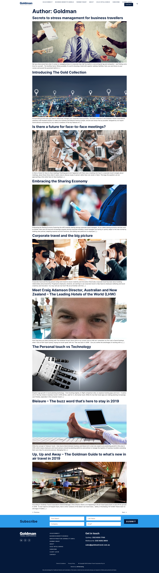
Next (124, 512)
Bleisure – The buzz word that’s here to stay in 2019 (75, 401)
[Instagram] (25, 540)
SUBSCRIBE (116, 2)
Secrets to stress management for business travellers (77, 18)
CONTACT (129, 4)
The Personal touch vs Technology (61, 347)
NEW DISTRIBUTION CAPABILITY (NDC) (62, 538)
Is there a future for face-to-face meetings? (69, 127)
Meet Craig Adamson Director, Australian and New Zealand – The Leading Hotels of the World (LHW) (74, 292)
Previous (35, 512)
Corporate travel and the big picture (62, 235)
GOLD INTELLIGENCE (103, 2)
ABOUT (91, 2)
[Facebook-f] (29, 540)
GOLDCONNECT (48, 2)
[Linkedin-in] (21, 540)
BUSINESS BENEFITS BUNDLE (64, 2)
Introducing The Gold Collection (59, 72)
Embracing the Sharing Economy (60, 181)
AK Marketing (80, 566)
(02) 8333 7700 (98, 537)
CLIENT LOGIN (127, 2)
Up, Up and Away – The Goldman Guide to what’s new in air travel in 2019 (79, 456)
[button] (137, 4)
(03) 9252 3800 (101, 541)
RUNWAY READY (82, 2)
